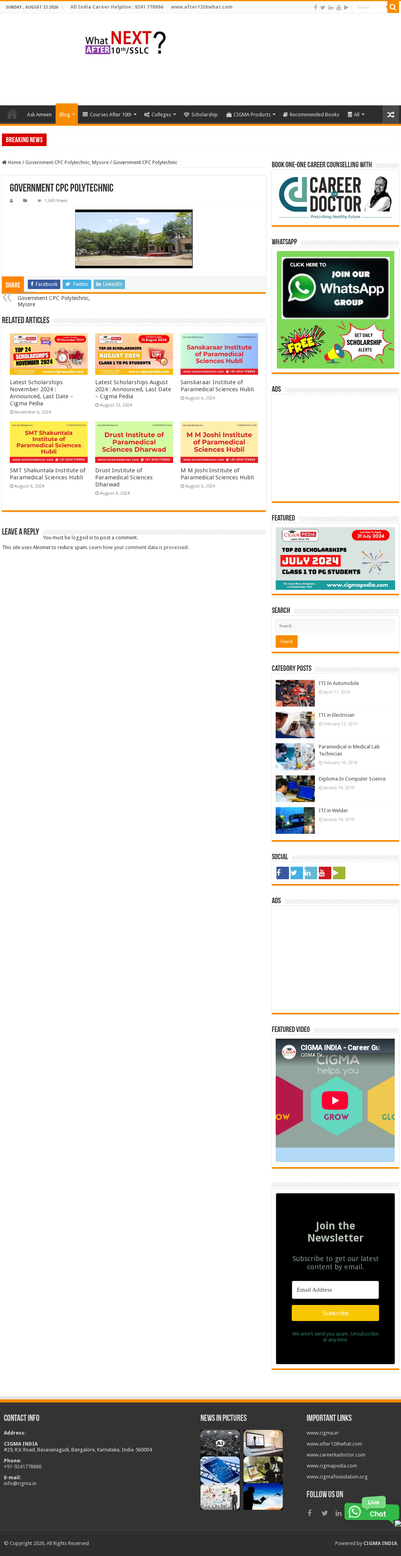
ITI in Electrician (336, 715)
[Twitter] (323, 7)
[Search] (393, 7)
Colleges (161, 114)
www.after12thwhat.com (334, 1444)
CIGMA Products (252, 114)
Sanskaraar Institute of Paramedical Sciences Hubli (217, 386)
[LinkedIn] (331, 7)
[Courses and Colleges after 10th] (125, 41)
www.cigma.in (322, 1433)
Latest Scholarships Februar (79, 140)
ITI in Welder (333, 810)
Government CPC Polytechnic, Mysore (67, 162)
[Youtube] (339, 7)
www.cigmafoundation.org (337, 1477)
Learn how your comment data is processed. (139, 547)
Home (14, 162)
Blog (65, 114)
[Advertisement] (256, 80)
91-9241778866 (24, 1466)
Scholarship (204, 114)
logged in (82, 537)
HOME (12, 113)
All (356, 114)
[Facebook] (315, 7)
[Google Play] (346, 7)
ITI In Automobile (339, 683)
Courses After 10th (111, 114)
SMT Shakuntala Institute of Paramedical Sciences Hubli (47, 474)
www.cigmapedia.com (332, 1466)
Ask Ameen (39, 114)
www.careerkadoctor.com (336, 1455)
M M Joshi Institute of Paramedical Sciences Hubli (217, 474)
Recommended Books (314, 114)
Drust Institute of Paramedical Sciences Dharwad (124, 477)
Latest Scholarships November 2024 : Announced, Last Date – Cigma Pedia (41, 393)
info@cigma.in (20, 1483)
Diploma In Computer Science (352, 779)
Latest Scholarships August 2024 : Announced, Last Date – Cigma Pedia (133, 389)
